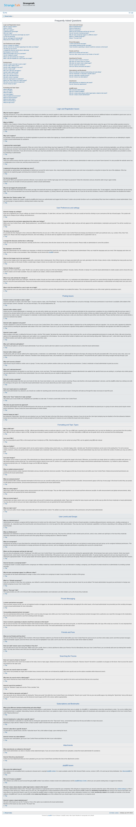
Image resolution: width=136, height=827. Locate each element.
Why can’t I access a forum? (10, 73)
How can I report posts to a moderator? (13, 78)
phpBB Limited (51, 771)
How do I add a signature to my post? (13, 67)
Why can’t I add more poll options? (12, 70)
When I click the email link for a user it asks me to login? (17, 58)
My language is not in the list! (10, 52)
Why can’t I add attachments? (11, 75)
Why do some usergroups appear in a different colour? (83, 34)
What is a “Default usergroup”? (77, 36)
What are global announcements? (12, 95)
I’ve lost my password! (9, 36)
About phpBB (126, 771)
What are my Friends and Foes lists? (78, 52)
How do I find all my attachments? (78, 84)
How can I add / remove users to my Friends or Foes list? (84, 54)
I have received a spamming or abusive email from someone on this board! (88, 47)
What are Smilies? (8, 92)
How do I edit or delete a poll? (10, 72)
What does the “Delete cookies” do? (12, 39)
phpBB (51, 252)
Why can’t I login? (7, 33)
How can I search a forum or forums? (79, 59)
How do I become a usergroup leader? (79, 33)
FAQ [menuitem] (6, 12)
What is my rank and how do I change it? (13, 56)
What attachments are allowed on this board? (80, 82)
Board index (8, 812)
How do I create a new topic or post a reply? (14, 64)
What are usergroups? (75, 30)
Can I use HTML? (8, 91)
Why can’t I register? (8, 30)
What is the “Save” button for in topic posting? (15, 80)
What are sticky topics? (9, 99)
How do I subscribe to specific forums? (79, 75)
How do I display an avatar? (10, 55)
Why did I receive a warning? (10, 77)
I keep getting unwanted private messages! (80, 45)
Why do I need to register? (10, 26)
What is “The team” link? (75, 38)
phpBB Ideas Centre (81, 781)
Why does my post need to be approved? (14, 82)
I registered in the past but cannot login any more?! (16, 34)
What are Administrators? (75, 26)
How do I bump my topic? (9, 83)
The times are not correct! (10, 48)
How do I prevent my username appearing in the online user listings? (21, 47)
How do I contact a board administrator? (79, 94)
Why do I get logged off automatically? (13, 38)
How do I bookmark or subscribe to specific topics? (82, 73)
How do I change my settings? (11, 45)
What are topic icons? (9, 102)
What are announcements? (10, 97)
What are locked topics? (9, 100)
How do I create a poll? (9, 69)
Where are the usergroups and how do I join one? (82, 31)
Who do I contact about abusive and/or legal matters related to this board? (88, 93)
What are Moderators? (75, 28)
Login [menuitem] (131, 12)
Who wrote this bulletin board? (77, 89)
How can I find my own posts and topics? (79, 66)
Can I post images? (8, 94)
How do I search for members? (77, 64)
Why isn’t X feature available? (76, 91)
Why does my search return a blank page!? (80, 63)
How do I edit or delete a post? (11, 65)
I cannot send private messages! (77, 43)
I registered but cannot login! (10, 31)
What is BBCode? (7, 89)
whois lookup (122, 789)
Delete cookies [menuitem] (115, 812)
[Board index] (12, 6)
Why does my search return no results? (79, 61)
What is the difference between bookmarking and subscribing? (85, 72)
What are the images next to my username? (14, 53)
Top (6, 118)
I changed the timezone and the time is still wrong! (16, 50)
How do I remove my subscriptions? (78, 77)
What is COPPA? (7, 28)
